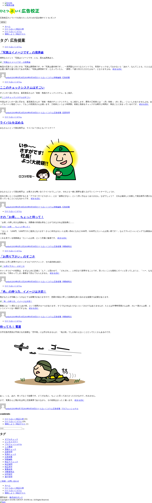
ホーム (7, 27)
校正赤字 (8, 467)
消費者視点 (67, 246)
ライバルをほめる (12, 122)
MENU (3, 22)
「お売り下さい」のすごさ (17, 256)
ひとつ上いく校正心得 (14, 29)
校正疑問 (8, 464)
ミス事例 (8, 447)
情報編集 (57, 78)
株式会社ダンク (16, 497)
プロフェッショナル (69, 409)
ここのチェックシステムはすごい (22, 87)
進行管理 (8, 477)
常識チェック (10, 454)
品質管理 (66, 113)
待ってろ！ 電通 (10, 326)
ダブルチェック (11, 439)
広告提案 (66, 78)
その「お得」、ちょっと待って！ (22, 217)
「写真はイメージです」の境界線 (22, 52)
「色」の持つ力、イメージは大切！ (23, 291)
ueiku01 (9, 78)
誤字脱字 (8, 474)
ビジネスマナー (11, 442)
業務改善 (8, 469)
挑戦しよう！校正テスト (15, 34)
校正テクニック (11, 462)
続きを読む (117, 69)
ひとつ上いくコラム (13, 31)
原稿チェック (10, 449)
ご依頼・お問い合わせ (9, 481)
